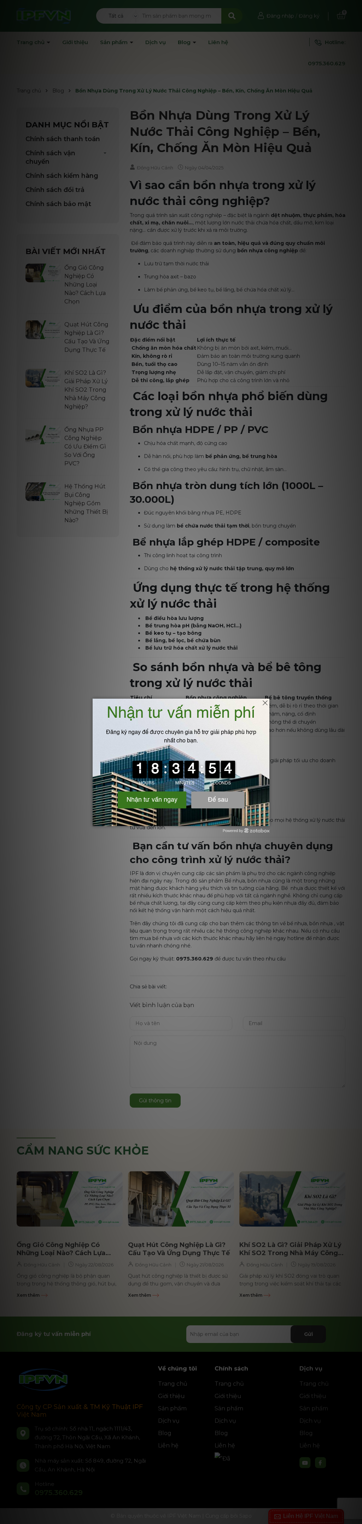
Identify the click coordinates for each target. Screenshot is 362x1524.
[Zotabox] (264, 819)
